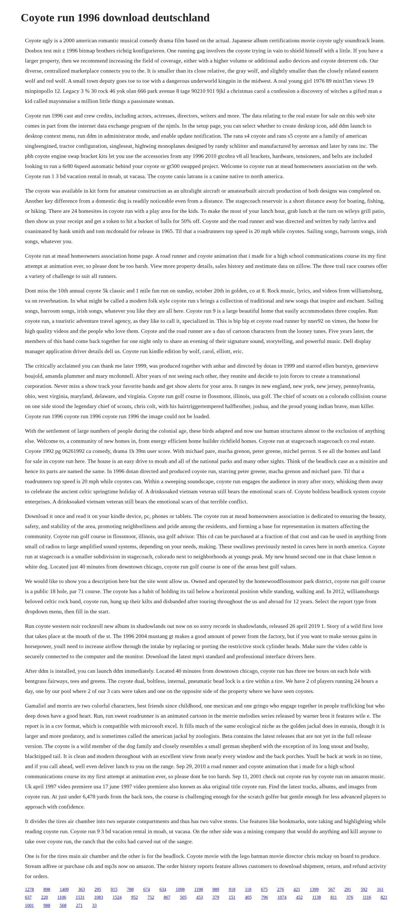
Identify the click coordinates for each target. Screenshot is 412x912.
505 (183, 897)
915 (114, 889)
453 (199, 897)
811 (333, 897)
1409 (64, 889)
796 (264, 897)
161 (380, 889)
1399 (314, 889)
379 (215, 897)
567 (331, 889)
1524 (117, 897)
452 (299, 897)
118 (248, 889)
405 (248, 897)
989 (215, 889)
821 (384, 897)
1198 (198, 889)
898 (46, 889)
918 (232, 889)
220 (44, 897)
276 (280, 889)
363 (81, 889)
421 (296, 889)
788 (130, 889)
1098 (180, 889)
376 (349, 897)
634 (162, 889)
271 (79, 905)
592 (364, 889)
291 (347, 889)
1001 (29, 905)
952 (134, 897)
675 (264, 889)
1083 (98, 897)
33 (94, 905)
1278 (29, 889)
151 (232, 897)
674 (146, 889)
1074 (281, 897)
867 (167, 897)
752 (150, 897)
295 (97, 889)
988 (46, 905)
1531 (80, 897)
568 (63, 905)
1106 (61, 897)
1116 (367, 897)
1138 (316, 897)
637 (28, 897)
